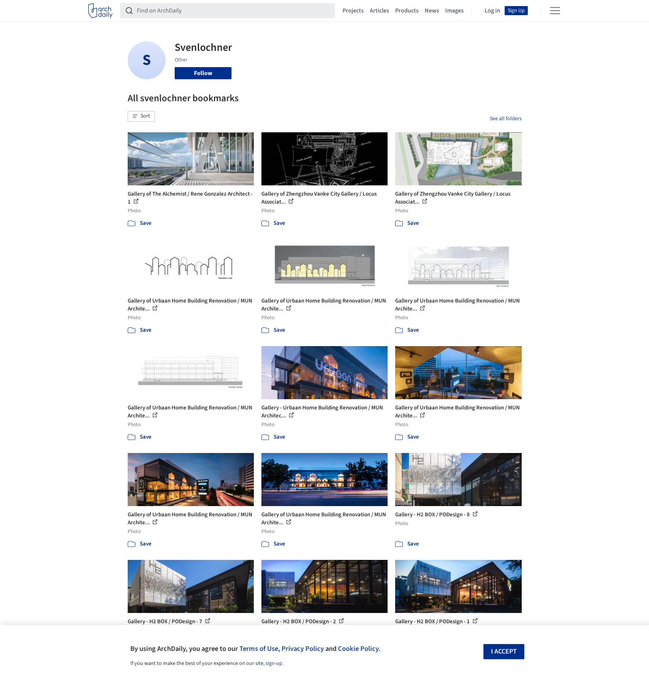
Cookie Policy (358, 649)
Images (454, 10)
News (432, 10)
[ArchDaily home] (100, 10)
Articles (379, 10)
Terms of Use (258, 649)
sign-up (274, 663)
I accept (504, 651)
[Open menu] (555, 11)
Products (407, 10)
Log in (492, 10)
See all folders (506, 118)
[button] (141, 116)
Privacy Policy (302, 649)
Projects (353, 10)
